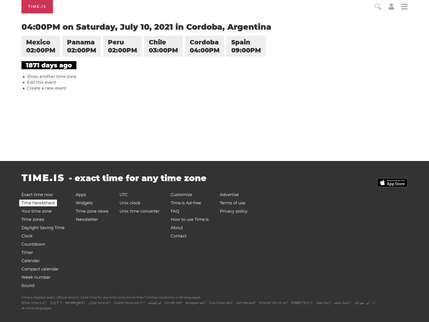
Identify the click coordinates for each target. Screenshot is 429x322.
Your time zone (36, 211)
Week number (35, 277)
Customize (181, 194)
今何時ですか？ (302, 303)
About (177, 227)
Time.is (37, 6)
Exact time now (37, 194)
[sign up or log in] (391, 8)
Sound (27, 285)
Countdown (33, 244)
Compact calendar (40, 269)
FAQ (175, 211)
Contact (179, 236)
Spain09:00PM (246, 46)
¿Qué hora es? (99, 303)
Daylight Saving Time (43, 227)
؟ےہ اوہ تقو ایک (364, 303)
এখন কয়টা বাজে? (173, 303)
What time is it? (34, 303)
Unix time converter (140, 211)
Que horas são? (221, 303)
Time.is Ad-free (186, 203)
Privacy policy (234, 211)
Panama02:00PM (81, 46)
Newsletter (87, 219)
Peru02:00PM (122, 46)
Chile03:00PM (163, 46)
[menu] (404, 7)
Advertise (229, 194)
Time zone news (92, 211)
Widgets (84, 203)
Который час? (196, 303)
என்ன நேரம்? (342, 303)
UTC (124, 194)
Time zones (32, 219)
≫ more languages (36, 308)
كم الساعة (154, 303)
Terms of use (232, 203)
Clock (27, 236)
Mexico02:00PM (40, 46)
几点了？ (56, 303)
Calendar (30, 260)
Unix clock (130, 203)
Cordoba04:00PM (205, 46)
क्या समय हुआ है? (75, 303)
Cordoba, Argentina (228, 27)
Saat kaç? (323, 303)
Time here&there (38, 203)
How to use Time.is (190, 219)
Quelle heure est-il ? (129, 303)
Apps (81, 194)
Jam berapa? (246, 303)
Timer (27, 252)
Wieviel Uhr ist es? (273, 303)
